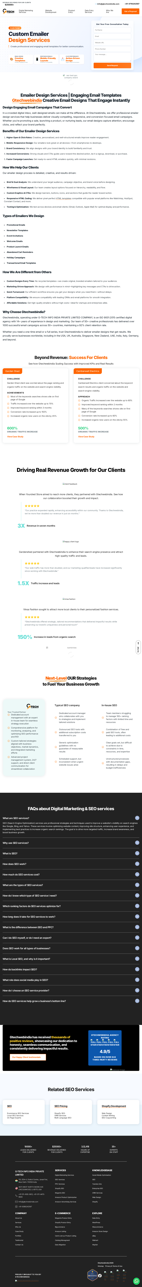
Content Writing (108, 1115)
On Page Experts (14, 1118)
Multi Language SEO (62, 1118)
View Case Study (15, 436)
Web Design (107, 1113)
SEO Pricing (60, 1106)
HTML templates (63, 198)
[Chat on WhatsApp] (136, 1281)
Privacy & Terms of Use (113, 1266)
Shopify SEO (59, 1113)
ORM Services (60, 1115)
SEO (9, 1106)
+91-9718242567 (132, 4)
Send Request (112, 65)
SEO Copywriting (109, 1118)
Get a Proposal (130, 11)
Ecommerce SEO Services (18, 1113)
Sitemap (101, 1266)
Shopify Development (114, 1106)
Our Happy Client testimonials (26, 1057)
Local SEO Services (15, 1115)
